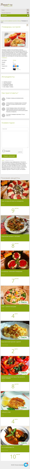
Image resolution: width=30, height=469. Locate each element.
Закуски (3, 274)
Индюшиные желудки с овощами (10, 236)
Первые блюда (4, 450)
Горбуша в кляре (6, 412)
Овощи (14, 60)
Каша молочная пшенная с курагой (11, 342)
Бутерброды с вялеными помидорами (11, 271)
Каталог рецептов (6, 12)
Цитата (26, 160)
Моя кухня (4, 15)
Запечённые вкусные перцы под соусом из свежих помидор (13, 377)
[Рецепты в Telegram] (26, 465)
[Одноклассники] (16, 66)
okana (3, 160)
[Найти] (27, 10)
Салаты (3, 204)
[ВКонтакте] (14, 66)
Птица (2, 239)
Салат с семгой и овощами (8, 306)
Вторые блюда (4, 344)
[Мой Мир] (17, 66)
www (17, 68)
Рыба (2, 309)
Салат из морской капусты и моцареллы (12, 201)
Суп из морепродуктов (7, 447)
